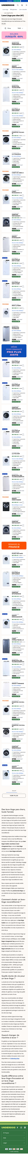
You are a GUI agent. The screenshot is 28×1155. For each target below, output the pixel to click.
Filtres (9, 28)
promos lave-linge (18, 890)
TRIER (19, 28)
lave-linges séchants (16, 851)
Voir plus (4, 23)
